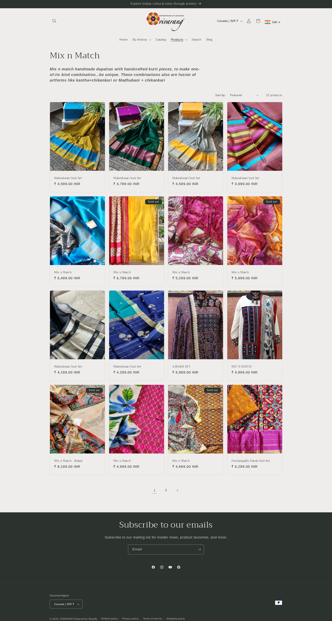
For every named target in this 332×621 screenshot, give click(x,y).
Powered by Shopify (85, 619)
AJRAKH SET (181, 367)
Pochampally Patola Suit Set (251, 461)
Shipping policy (176, 618)
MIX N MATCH (241, 367)
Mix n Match (62, 272)
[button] (54, 21)
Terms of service (152, 618)
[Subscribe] (199, 549)
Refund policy (109, 618)
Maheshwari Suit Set (68, 178)
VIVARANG (66, 619)
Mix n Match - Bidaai (68, 461)
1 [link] (155, 490)
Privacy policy (130, 618)
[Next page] (177, 490)
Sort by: (220, 95)
